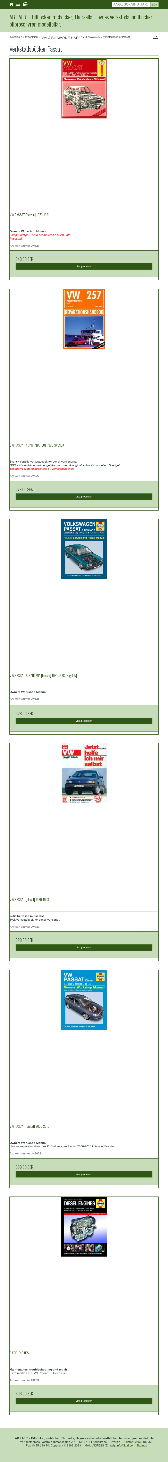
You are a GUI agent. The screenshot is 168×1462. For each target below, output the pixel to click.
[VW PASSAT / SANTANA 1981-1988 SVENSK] (84, 363)
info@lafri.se (125, 1445)
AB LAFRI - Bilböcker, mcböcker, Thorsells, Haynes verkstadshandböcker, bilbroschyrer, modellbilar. (81, 20)
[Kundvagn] (25, 4)
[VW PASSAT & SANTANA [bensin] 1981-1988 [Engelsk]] (84, 593)
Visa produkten (84, 266)
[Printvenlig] (155, 38)
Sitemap (141, 1445)
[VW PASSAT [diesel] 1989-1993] (84, 817)
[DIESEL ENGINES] (84, 1271)
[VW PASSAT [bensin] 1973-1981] (84, 133)
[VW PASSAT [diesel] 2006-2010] (84, 1044)
